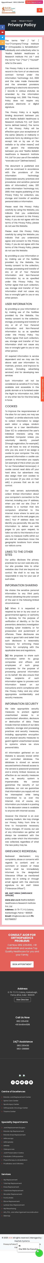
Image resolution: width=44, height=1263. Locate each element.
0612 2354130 (22, 1021)
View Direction (22, 999)
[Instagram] (26, 1082)
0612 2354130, (25, 945)
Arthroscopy (8, 1138)
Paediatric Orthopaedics (13, 1156)
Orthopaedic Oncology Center (16, 1108)
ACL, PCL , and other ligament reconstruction (21, 1212)
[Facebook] (13, 1082)
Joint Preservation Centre (14, 1153)
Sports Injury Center (11, 1104)
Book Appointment (34, 2)
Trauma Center (10, 1111)
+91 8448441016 (22, 1024)
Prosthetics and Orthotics (13, 1163)
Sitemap (7, 1216)
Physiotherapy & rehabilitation (15, 1160)
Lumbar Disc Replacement (14, 1205)
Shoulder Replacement (13, 1194)
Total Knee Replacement (13, 1190)
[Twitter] (22, 1082)
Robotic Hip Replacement (14, 1131)
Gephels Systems (22, 1241)
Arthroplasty (8, 1142)
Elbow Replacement (12, 1201)
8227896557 (11, 919)
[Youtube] (17, 1082)
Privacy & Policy (9, 1244)
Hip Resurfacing (10, 1208)
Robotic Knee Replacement (14, 1135)
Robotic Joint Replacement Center (17, 1097)
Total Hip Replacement (13, 1183)
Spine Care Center (11, 1100)
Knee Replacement (11, 1187)
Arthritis (6, 1145)
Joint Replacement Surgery (14, 1127)
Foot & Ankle (8, 1198)
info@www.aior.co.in (21, 916)
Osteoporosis (9, 1149)
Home (13, 21)
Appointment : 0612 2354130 (12, 2)
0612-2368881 (23, 1048)
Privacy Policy (26, 21)
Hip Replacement (10, 1180)
